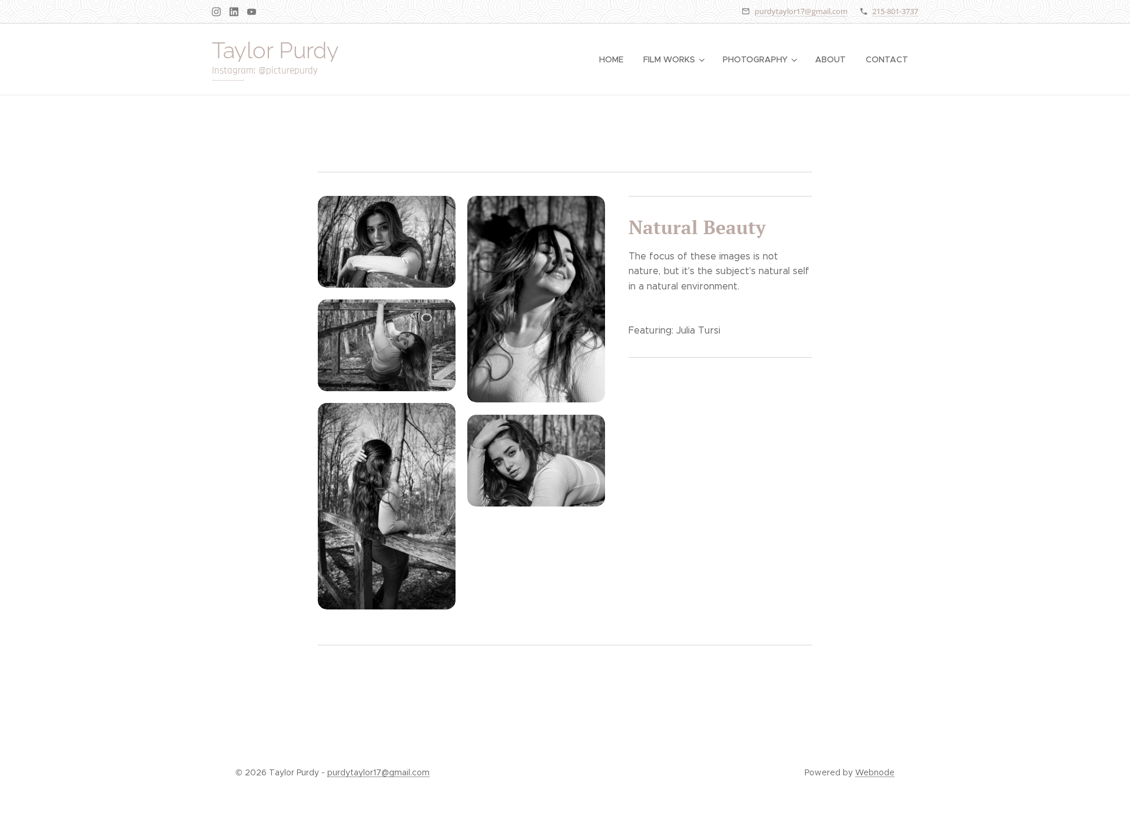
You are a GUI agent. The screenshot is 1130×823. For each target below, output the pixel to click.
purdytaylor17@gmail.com (801, 11)
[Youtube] (251, 12)
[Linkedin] (234, 12)
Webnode (875, 772)
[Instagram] (216, 12)
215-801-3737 (895, 11)
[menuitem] (611, 59)
